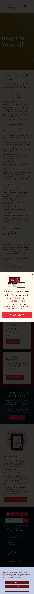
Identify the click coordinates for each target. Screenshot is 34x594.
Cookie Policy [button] (17, 575)
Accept (17, 582)
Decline (17, 586)
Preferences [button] (17, 577)
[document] (17, 297)
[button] (31, 274)
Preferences (17, 590)
